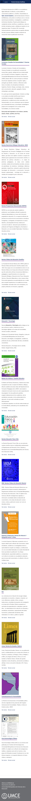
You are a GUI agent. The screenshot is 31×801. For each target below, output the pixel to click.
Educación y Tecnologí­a (8, 321)
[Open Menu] (1, 1)
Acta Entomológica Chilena (9, 738)
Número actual (11, 116)
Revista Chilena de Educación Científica (13, 259)
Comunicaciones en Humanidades (11, 696)
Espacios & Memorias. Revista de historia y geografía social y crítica (14, 536)
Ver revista (4, 116)
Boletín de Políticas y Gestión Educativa (13, 378)
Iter (3, 591)
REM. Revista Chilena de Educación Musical (14, 483)
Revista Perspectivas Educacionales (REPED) (14, 206)
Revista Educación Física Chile (10, 439)
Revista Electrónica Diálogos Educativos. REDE (15, 145)
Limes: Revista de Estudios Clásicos (12, 646)
